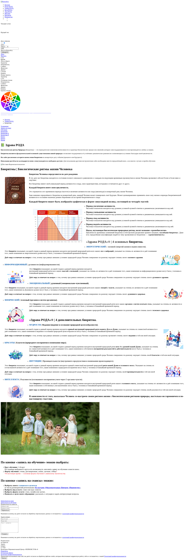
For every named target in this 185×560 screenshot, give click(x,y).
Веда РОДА (8, 10)
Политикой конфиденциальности (115, 556)
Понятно (4, 558)
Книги (3, 138)
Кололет (7, 5)
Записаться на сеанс (7, 501)
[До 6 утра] (2, 43)
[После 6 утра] (4, 43)
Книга (3, 137)
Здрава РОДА (9, 8)
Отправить (5, 534)
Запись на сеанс (6, 128)
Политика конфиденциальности (11, 554)
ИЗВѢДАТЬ (5, 52)
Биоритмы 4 (5, 133)
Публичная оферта (7, 553)
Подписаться (5, 510)
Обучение (4, 130)
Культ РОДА (9, 6)
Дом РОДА (8, 12)
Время (3, 140)
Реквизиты (4, 551)
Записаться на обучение (8, 502)
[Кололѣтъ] (5, 1)
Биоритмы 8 (5, 135)
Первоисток (9, 17)
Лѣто (2, 54)
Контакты (8, 15)
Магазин (7, 13)
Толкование (4, 126)
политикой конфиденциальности (73, 514)
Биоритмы (4, 131)
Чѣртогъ (3, 56)
